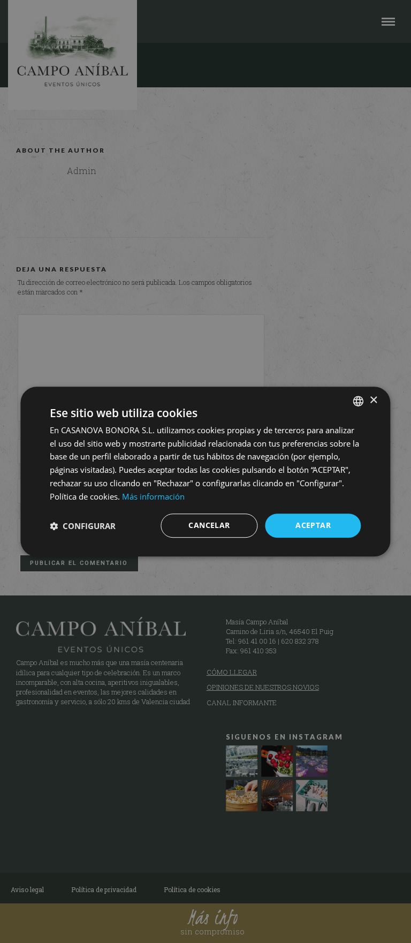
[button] (83, 526)
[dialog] (205, 471)
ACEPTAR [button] (313, 525)
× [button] (373, 400)
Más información (153, 496)
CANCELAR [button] (209, 525)
